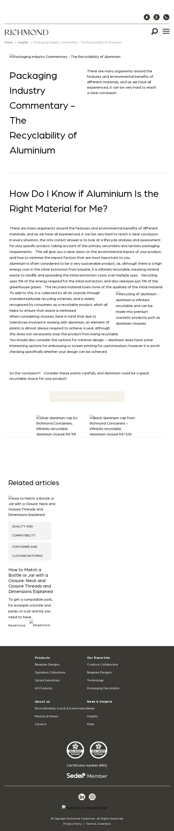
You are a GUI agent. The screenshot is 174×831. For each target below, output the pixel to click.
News (90, 708)
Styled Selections (47, 680)
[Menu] (166, 31)
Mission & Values (46, 716)
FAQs (90, 724)
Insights (23, 42)
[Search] (154, 31)
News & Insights (99, 701)
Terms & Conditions (98, 823)
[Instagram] (92, 796)
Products (42, 657)
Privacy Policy (72, 823)
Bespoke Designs (47, 664)
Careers (41, 724)
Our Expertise (98, 657)
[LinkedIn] (81, 796)
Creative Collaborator (102, 664)
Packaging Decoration (103, 688)
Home (9, 42)
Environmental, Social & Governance (61, 708)
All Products (43, 688)
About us (42, 701)
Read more (17, 625)
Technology (95, 680)
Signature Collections (50, 672)
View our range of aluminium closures (79, 396)
